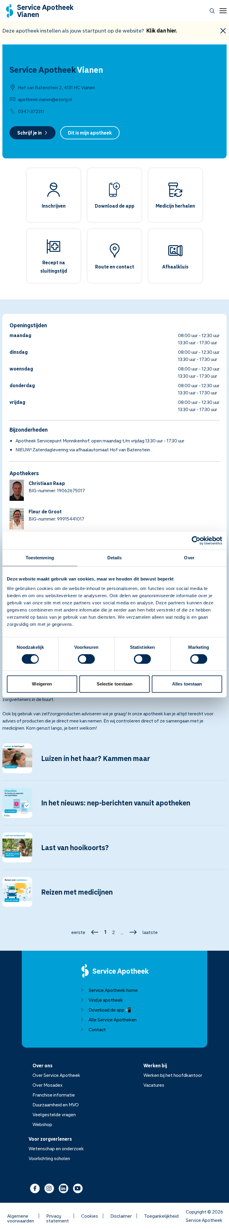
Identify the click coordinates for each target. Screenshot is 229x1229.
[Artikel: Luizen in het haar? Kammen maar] (114, 761)
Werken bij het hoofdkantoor (172, 1075)
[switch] (86, 659)
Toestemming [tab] (40, 557)
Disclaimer (121, 1215)
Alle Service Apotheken (113, 1019)
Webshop (42, 1124)
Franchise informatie (54, 1094)
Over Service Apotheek (56, 1075)
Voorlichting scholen (49, 1158)
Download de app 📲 (110, 1009)
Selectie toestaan (115, 683)
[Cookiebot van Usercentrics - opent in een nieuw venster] (196, 540)
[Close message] (223, 30)
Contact (97, 1029)
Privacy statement (57, 1215)
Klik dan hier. (161, 30)
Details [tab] (114, 557)
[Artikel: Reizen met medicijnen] (114, 895)
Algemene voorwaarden (20, 1215)
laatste (150, 932)
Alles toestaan (187, 683)
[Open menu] (221, 10)
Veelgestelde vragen (54, 1114)
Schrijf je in (29, 132)
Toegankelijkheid (161, 1215)
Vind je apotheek (106, 1000)
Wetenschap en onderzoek (56, 1148)
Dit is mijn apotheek (90, 132)
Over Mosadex (48, 1085)
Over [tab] (189, 557)
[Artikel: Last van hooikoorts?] (114, 851)
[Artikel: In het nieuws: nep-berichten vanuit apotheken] (114, 806)
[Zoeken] (212, 10)
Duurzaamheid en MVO (56, 1104)
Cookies (89, 1215)
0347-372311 (31, 111)
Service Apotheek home (113, 990)
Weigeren (42, 683)
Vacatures (153, 1085)
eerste (78, 932)
